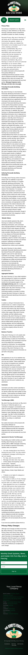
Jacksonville (10, 602)
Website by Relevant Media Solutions (14, 648)
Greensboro (21, 597)
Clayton (17, 593)
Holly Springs (14, 598)
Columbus (8, 612)
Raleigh (19, 598)
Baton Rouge (11, 608)
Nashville (11, 605)
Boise (7, 607)
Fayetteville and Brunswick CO (10, 597)
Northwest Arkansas (13, 613)
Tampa (19, 602)
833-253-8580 (14, 12)
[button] (25, 20)
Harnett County (7, 598)
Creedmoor (5, 595)
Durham (11, 595)
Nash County (6, 600)
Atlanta (9, 603)
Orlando (15, 602)
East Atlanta (14, 603)
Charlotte (13, 593)
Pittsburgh (12, 610)
